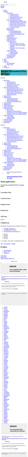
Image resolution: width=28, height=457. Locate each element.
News (5, 59)
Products (6, 11)
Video (5, 66)
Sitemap (13, 243)
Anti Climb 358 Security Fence (14, 20)
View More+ (4, 255)
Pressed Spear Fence (12, 38)
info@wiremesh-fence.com (7, 258)
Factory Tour (10, 64)
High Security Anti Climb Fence (18, 25)
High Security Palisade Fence (17, 34)
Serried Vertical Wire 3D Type (17, 24)
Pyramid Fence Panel (15, 18)
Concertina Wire (11, 56)
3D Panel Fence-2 (14, 15)
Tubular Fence (10, 36)
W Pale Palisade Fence (15, 32)
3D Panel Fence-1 (14, 14)
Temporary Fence (11, 41)
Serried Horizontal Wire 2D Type (18, 21)
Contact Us (6, 67)
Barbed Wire (10, 57)
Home (5, 10)
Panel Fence (10, 13)
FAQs (5, 60)
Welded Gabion (14, 52)
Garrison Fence (10, 35)
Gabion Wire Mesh (11, 50)
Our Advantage (10, 63)
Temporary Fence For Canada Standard (16, 114)
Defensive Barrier (11, 54)
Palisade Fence (10, 29)
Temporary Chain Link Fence (17, 43)
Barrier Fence (13, 42)
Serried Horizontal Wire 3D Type (18, 22)
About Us (6, 61)
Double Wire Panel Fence (16, 17)
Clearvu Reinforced (15, 27)
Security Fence (10, 28)
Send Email (3, 257)
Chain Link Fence (11, 39)
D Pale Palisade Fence (15, 31)
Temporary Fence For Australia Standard (17, 112)
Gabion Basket (13, 53)
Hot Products (7, 243)
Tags (2, 243)
